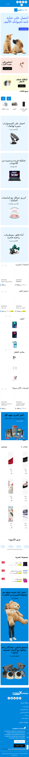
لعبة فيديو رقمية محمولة (6, 281)
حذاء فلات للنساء (25, 470)
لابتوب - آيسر (18, 562)
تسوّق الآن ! (14, 598)
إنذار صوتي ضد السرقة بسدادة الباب (6, 404)
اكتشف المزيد (7, 68)
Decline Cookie (19, 745)
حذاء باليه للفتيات (25, 498)
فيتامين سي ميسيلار (20, 307)
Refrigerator (18, 281)
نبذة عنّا (26, 715)
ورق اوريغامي (18, 579)
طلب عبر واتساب (13, 565)
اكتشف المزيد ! (23, 29)
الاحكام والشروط (24, 712)
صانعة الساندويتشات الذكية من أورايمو (20, 404)
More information (20, 738)
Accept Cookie (19, 741)
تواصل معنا (25, 706)
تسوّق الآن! (12, 166)
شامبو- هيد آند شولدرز (16, 571)
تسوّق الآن (21, 86)
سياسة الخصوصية (24, 709)
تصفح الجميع (4, 446)
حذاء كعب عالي (11, 470)
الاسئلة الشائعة (24, 718)
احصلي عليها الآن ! (13, 203)
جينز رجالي (3, 307)
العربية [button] (8, 4)
